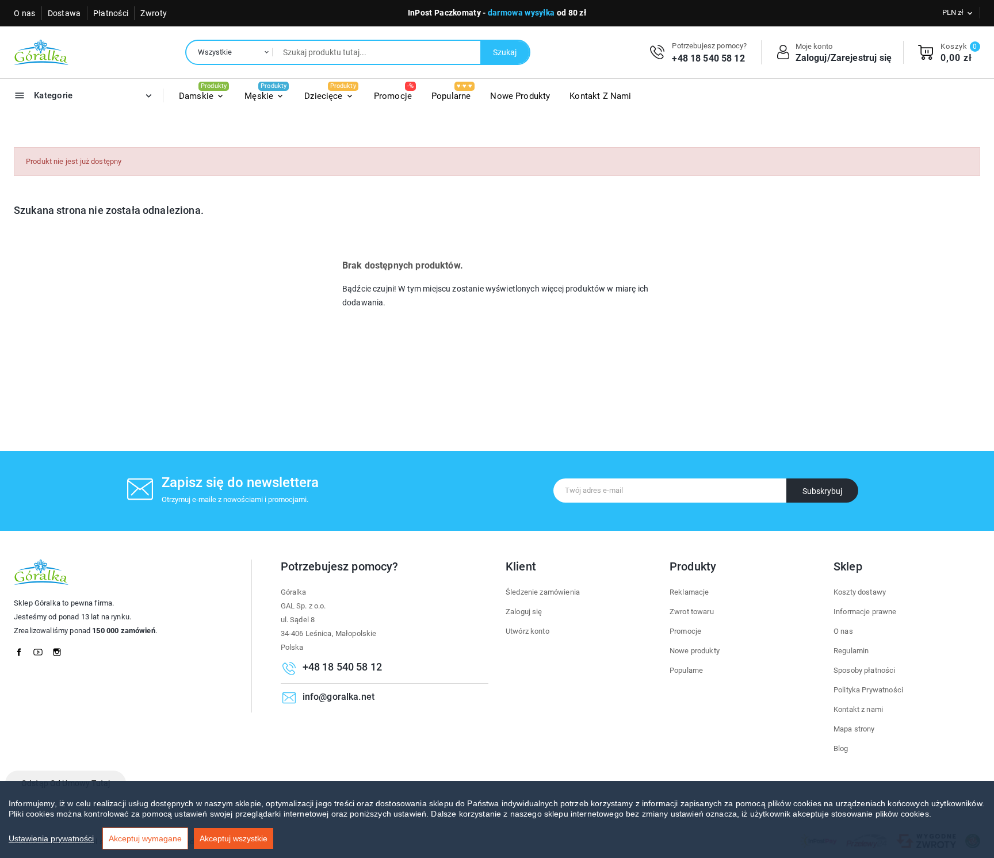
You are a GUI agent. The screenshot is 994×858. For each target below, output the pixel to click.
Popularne (686, 670)
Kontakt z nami (858, 709)
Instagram (60, 649)
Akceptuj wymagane (145, 838)
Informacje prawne (865, 611)
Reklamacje (689, 592)
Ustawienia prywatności (51, 838)
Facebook (22, 649)
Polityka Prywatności (868, 689)
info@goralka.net (338, 696)
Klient (521, 566)
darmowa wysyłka (521, 12)
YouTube (41, 649)
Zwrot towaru (692, 611)
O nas (25, 13)
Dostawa (64, 13)
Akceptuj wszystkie (233, 838)
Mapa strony (854, 729)
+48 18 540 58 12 (708, 58)
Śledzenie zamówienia (543, 592)
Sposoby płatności (865, 670)
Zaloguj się (524, 611)
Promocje (685, 631)
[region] (497, 819)
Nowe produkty (695, 650)
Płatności (111, 13)
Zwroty (153, 13)
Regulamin (851, 650)
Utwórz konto (527, 631)
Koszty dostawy (860, 592)
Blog (841, 748)
